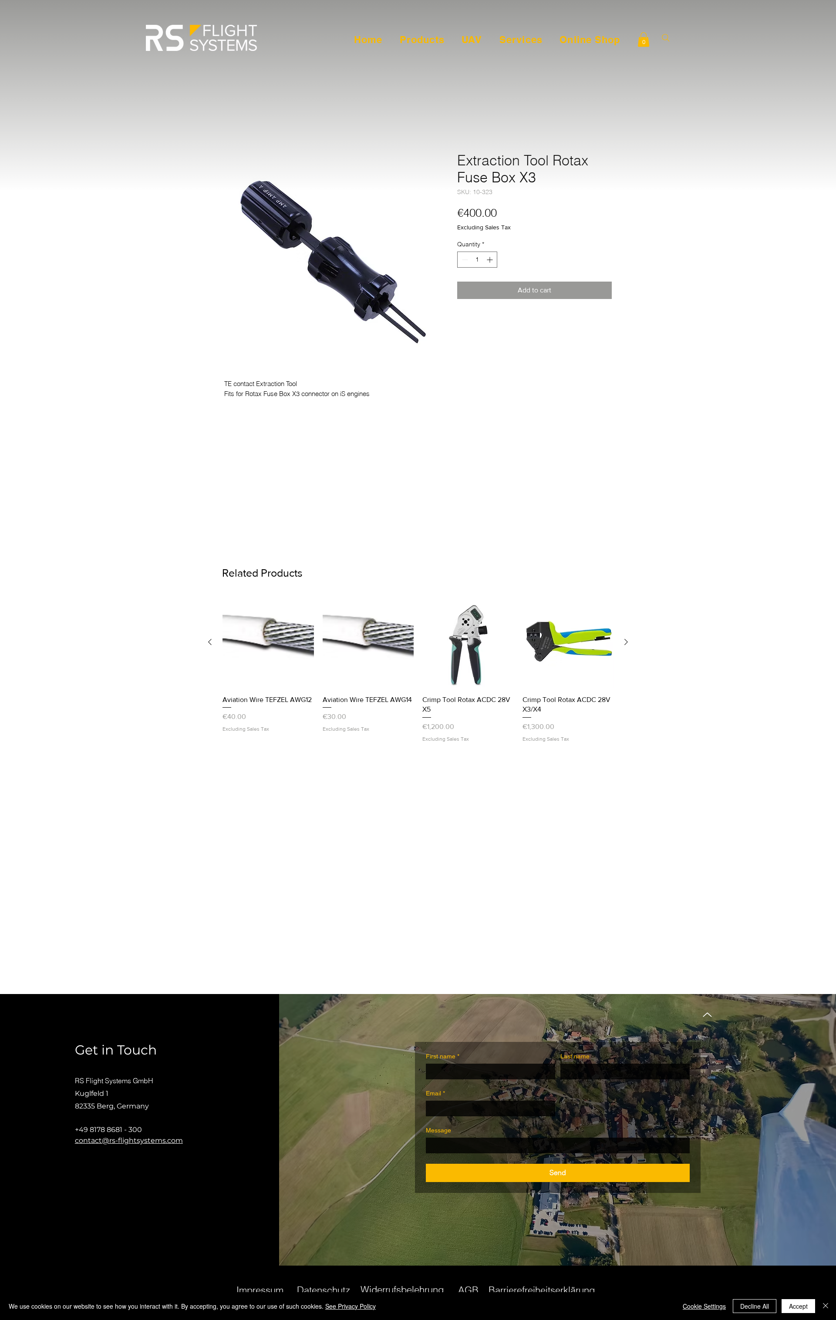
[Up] (707, 1014)
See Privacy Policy (350, 1306)
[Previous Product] (210, 642)
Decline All (754, 1306)
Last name (575, 1056)
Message (438, 1130)
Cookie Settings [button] (704, 1306)
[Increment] (490, 259)
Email (435, 1093)
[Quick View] (268, 642)
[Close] (825, 1306)
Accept (798, 1306)
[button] (643, 39)
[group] (418, 669)
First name (442, 1056)
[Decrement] (463, 259)
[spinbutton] (477, 259)
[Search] (665, 37)
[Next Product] (626, 642)
